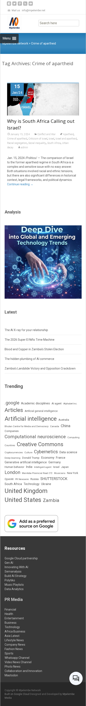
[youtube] (31, 5)
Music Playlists (14, 584)
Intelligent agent (42, 467)
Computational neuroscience (35, 436)
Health (9, 614)
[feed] (25, 5)
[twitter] (14, 5)
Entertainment (14, 618)
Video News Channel (18, 662)
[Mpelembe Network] (11, 22)
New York (72, 473)
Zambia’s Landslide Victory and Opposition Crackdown (40, 368)
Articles (14, 410)
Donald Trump (30, 457)
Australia (63, 419)
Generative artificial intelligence (26, 462)
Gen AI (9, 562)
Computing (73, 437)
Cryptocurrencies (14, 452)
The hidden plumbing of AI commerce (29, 359)
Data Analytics (14, 589)
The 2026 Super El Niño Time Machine (29, 339)
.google (12, 402)
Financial (10, 609)
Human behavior (14, 467)
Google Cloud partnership (21, 558)
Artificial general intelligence (41, 411)
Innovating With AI (16, 567)
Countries (10, 445)
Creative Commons (40, 444)
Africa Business (15, 631)
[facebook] (9, 5)
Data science (68, 452)
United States (23, 499)
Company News (15, 644)
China (65, 426)
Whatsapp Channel (17, 657)
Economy (47, 458)
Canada (54, 426)
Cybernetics (46, 451)
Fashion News (14, 649)
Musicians (59, 473)
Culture (28, 452)
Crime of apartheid (17, 138)
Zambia (51, 500)
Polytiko (10, 580)
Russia (34, 479)
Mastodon (11, 675)
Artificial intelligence (31, 418)
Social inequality (37, 143)
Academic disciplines (35, 403)
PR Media (14, 599)
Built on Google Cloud (17, 694)
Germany (54, 462)
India (29, 467)
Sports (9, 653)
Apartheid (68, 134)
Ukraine (46, 484)
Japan (65, 467)
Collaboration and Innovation (23, 671)
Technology (31, 484)
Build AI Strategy (16, 576)
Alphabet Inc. (70, 403)
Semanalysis (13, 571)
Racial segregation (17, 143)
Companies (12, 431)
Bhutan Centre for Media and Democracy (26, 426)
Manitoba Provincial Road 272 (37, 473)
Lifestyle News (14, 640)
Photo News (12, 666)
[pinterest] (20, 5)
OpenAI (9, 479)
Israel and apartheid (66, 138)
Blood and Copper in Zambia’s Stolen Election (34, 349)
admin (24, 147)
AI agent (57, 403)
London (12, 472)
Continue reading (20, 184)
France (60, 458)
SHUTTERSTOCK (53, 478)
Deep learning (12, 457)
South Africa (54, 143)
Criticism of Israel (37, 138)
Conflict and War (46, 134)
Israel (51, 138)
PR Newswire (22, 479)
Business (10, 622)
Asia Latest (12, 635)
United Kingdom (26, 490)
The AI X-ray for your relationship (26, 330)
